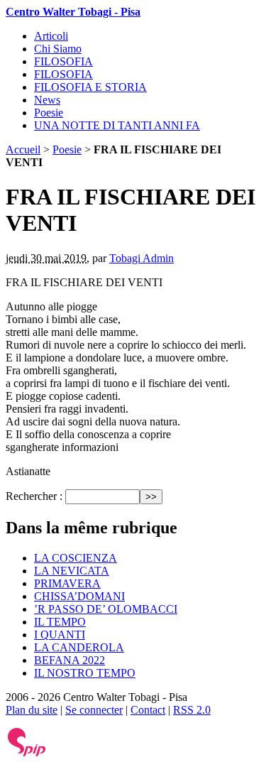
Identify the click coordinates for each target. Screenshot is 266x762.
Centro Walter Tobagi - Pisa (73, 12)
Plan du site (31, 710)
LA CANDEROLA (79, 647)
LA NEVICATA (71, 571)
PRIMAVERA (67, 583)
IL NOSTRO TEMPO (84, 673)
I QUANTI (59, 634)
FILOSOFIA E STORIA (90, 87)
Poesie (48, 113)
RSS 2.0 (192, 710)
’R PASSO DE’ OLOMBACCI (105, 609)
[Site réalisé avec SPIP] (27, 753)
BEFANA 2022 (69, 660)
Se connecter (94, 710)
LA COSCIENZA (75, 558)
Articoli (51, 36)
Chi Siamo (58, 49)
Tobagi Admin (141, 258)
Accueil (23, 149)
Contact (148, 710)
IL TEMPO (60, 622)
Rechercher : (34, 496)
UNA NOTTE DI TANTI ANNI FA (117, 125)
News (47, 100)
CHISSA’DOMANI (79, 596)
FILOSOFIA (63, 61)
